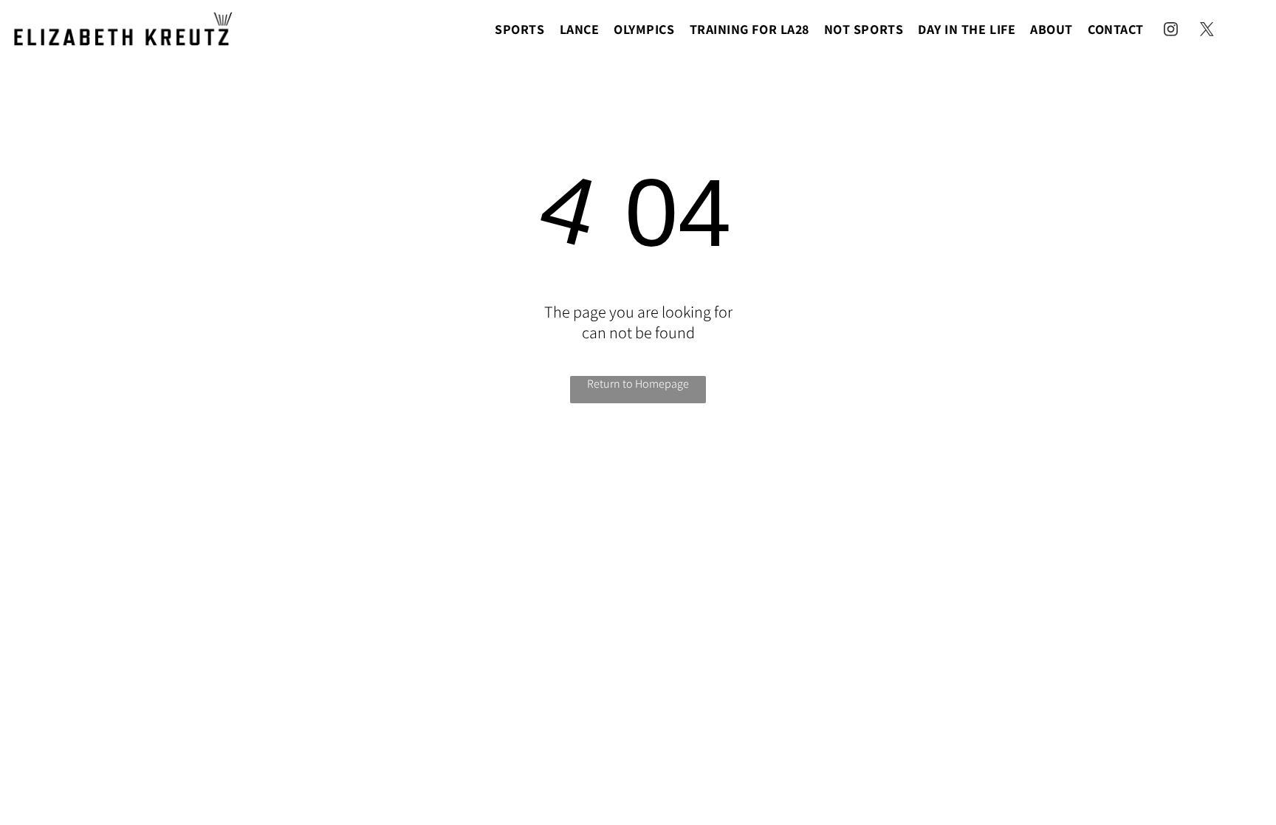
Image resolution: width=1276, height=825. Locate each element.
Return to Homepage (638, 383)
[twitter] (1207, 31)
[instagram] (1171, 31)
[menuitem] (519, 28)
